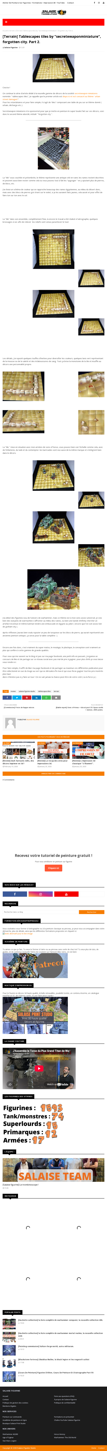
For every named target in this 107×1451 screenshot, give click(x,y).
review (13, 691)
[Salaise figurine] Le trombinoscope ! (20, 1184)
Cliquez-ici (53, 868)
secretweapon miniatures (86, 93)
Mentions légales (9, 1406)
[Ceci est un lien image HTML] (18, 933)
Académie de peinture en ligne (15, 1420)
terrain (11, 31)
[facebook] (94, 3)
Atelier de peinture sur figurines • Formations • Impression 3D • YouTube (34, 3)
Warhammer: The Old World (65, 1437)
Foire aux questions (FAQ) (64, 1396)
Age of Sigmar (8, 1437)
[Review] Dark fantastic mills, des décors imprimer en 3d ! (18, 762)
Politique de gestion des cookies (15, 1403)
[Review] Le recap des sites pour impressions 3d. (52, 762)
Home (93, 1448)
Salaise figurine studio (26, 1448)
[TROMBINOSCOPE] (53, 1170)
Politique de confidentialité (64, 1403)
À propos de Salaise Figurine (65, 1399)
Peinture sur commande (12, 1417)
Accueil (5, 31)
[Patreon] (92, 894)
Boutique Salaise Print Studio (14, 1423)
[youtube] (103, 3)
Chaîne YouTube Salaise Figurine (67, 1420)
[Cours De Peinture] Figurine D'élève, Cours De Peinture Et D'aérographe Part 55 (55, 1373)
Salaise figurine (11, 47)
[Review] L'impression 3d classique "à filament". (83, 762)
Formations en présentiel (64, 1417)
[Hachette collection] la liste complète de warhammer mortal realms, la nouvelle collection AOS (60, 1334)
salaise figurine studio (27, 691)
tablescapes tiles (44, 691)
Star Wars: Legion (9, 1441)
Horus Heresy (59, 1434)
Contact (70, 3)
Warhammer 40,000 (10, 1434)
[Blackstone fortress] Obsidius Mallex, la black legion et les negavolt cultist (53, 1359)
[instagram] (99, 3)
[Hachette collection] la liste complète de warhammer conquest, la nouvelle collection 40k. (60, 1320)
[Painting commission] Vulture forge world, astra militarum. (46, 1346)
